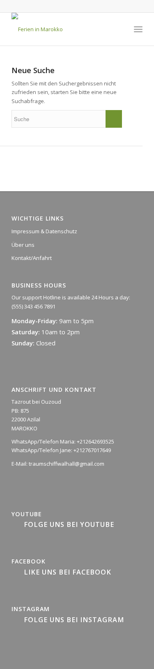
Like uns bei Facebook (67, 572)
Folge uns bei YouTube (69, 524)
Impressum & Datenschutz (44, 231)
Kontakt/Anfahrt (31, 258)
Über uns (22, 244)
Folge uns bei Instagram (74, 619)
